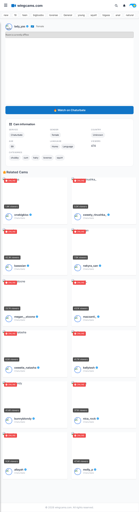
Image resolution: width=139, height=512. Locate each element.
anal (118, 15)
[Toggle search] (116, 5)
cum (26, 157)
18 (15, 15)
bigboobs (38, 15)
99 (12, 146)
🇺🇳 (32, 26)
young (81, 15)
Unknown (98, 135)
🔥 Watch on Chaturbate (69, 110)
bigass (106, 15)
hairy (35, 157)
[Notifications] (124, 5)
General (68, 15)
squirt (94, 15)
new (6, 15)
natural (130, 15)
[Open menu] (6, 5)
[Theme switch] (133, 5)
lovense (53, 15)
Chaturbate (17, 135)
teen (24, 15)
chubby (15, 157)
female (40, 26)
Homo (55, 146)
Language (68, 146)
